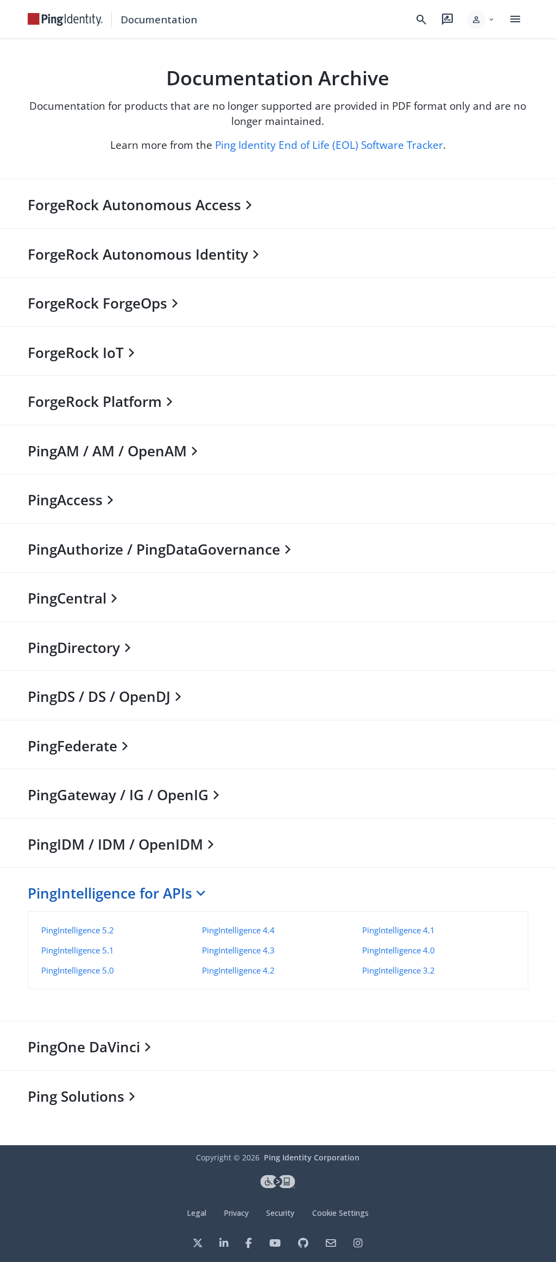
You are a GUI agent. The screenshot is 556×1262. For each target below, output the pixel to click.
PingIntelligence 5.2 (77, 930)
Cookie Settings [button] (340, 1213)
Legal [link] (196, 1213)
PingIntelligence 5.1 (77, 950)
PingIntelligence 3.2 (398, 970)
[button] (481, 19)
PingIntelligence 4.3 (238, 950)
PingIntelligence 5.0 (77, 970)
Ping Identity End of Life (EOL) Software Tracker (329, 145)
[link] (65, 19)
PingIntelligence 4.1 (398, 930)
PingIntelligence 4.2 (238, 970)
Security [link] (280, 1213)
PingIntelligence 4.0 (398, 950)
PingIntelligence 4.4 (238, 930)
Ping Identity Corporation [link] (311, 1157)
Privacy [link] (236, 1213)
